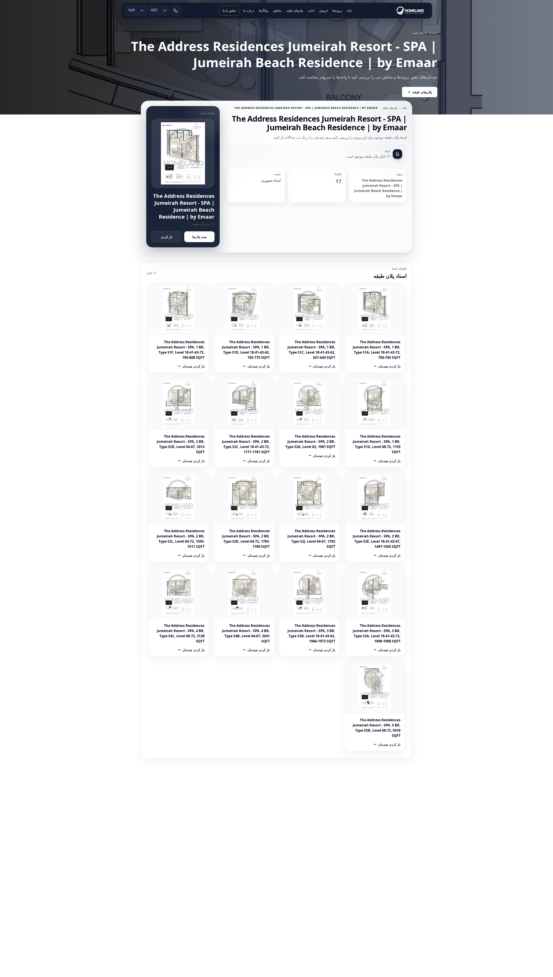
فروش (323, 10)
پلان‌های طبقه (294, 10)
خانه (349, 10)
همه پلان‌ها (199, 237)
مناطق (277, 10)
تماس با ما (229, 10)
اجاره (311, 10)
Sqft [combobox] (131, 10)
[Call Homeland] (175, 10)
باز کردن (166, 237)
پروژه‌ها (337, 10)
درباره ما (248, 10)
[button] (142, 10)
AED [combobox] (154, 10)
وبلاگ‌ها (263, 10)
